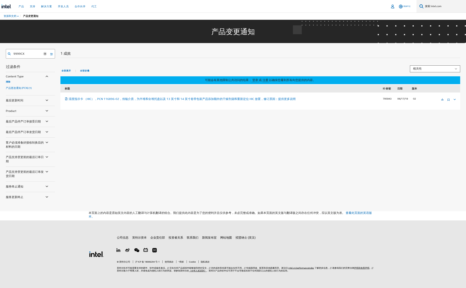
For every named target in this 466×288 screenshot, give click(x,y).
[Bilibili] (146, 250)
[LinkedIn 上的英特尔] (118, 250)
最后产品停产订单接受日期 (23, 121)
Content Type (15, 76)
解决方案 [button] (46, 6)
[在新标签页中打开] (442, 99)
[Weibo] (128, 250)
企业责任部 (157, 237)
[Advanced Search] (50, 54)
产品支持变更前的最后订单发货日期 (25, 174)
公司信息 (123, 237)
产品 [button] (21, 6)
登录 (255, 80)
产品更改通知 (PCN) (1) (19, 88)
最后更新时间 (14, 100)
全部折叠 (85, 70)
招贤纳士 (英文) (246, 237)
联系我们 (192, 237)
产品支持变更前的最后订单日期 (25, 159)
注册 (265, 80)
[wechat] (136, 250)
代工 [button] (94, 6)
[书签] (448, 101)
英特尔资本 (139, 237)
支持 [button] (32, 6)
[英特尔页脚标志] (96, 254)
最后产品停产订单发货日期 (23, 132)
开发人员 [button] (63, 6)
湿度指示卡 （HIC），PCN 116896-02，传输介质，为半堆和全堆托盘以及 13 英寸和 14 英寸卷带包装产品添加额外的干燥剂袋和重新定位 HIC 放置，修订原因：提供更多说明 (182, 99)
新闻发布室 (209, 237)
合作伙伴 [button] (80, 6)
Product (11, 111)
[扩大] (454, 99)
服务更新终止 (14, 197)
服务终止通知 (14, 186)
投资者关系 (176, 237)
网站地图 (226, 237)
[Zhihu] (154, 250)
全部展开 (66, 70)
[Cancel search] (45, 54)
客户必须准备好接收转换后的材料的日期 (25, 145)
